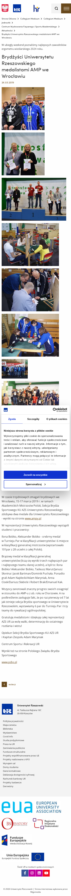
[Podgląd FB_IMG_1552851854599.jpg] (23, 153)
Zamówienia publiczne (14, 748)
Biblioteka (8, 728)
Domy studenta (10, 767)
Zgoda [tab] (12, 419)
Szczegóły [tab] (33, 419)
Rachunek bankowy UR (14, 778)
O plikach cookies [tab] (56, 419)
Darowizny (8, 786)
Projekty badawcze (12, 782)
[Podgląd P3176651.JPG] (30, 289)
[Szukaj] (56, 8)
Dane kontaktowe (11, 770)
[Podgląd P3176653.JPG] (30, 335)
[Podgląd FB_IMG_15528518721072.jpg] (34, 199)
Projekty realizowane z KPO (16, 759)
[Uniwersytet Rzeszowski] (17, 7)
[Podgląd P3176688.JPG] (15, 369)
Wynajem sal (9, 763)
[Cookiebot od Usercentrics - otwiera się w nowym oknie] (52, 410)
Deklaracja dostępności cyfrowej (18, 774)
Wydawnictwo (10, 732)
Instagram (32, 873)
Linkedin (39, 873)
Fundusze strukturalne (14, 751)
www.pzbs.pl (9, 662)
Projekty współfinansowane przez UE (21, 755)
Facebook (24, 873)
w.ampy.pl (35, 518)
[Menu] (66, 8)
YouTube (46, 873)
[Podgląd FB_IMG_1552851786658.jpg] (23, 108)
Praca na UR (9, 744)
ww (27, 518)
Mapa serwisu (10, 724)
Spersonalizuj (34, 484)
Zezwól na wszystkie (35, 474)
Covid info (8, 736)
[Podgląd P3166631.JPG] (30, 244)
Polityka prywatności (13, 721)
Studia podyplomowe (13, 740)
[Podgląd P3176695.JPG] (30, 402)
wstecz (12, 684)
